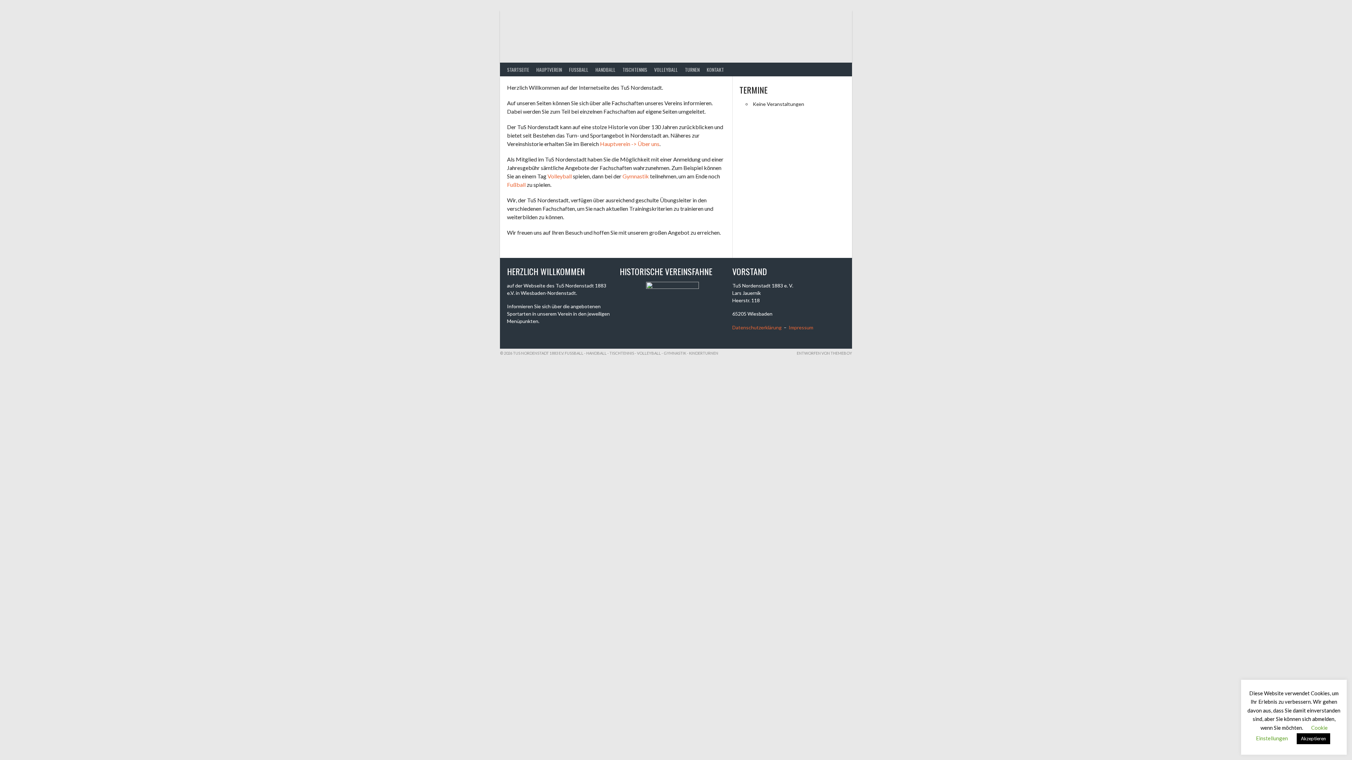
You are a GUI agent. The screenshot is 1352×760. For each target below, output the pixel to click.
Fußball (516, 184)
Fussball (578, 69)
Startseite (518, 69)
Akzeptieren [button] (1313, 738)
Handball (605, 69)
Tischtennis (634, 69)
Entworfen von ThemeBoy (824, 353)
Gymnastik (635, 176)
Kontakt (715, 69)
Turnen (692, 69)
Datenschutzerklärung (757, 327)
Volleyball (666, 69)
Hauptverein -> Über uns (629, 143)
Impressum (801, 327)
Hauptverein (549, 69)
